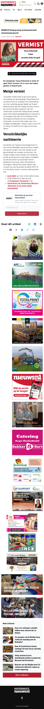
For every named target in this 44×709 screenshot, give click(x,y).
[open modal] (42, 3)
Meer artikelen (22, 675)
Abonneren (22, 214)
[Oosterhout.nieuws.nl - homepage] (8, 3)
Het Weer (28, 10)
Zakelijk (38, 10)
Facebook (24, 181)
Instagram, (14, 181)
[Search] (35, 3)
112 (14, 10)
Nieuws (7, 10)
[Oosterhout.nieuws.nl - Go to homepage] (22, 690)
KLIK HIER (11, 176)
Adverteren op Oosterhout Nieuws (22, 183)
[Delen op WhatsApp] (29, 224)
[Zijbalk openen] (1, 10)
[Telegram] (22, 230)
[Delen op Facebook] (10, 230)
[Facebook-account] (22, 698)
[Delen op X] (16, 230)
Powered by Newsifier (22, 706)
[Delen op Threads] (41, 224)
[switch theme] (38, 3)
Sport (19, 10)
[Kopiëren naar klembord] (28, 230)
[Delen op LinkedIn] (35, 224)
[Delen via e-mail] (33, 230)
